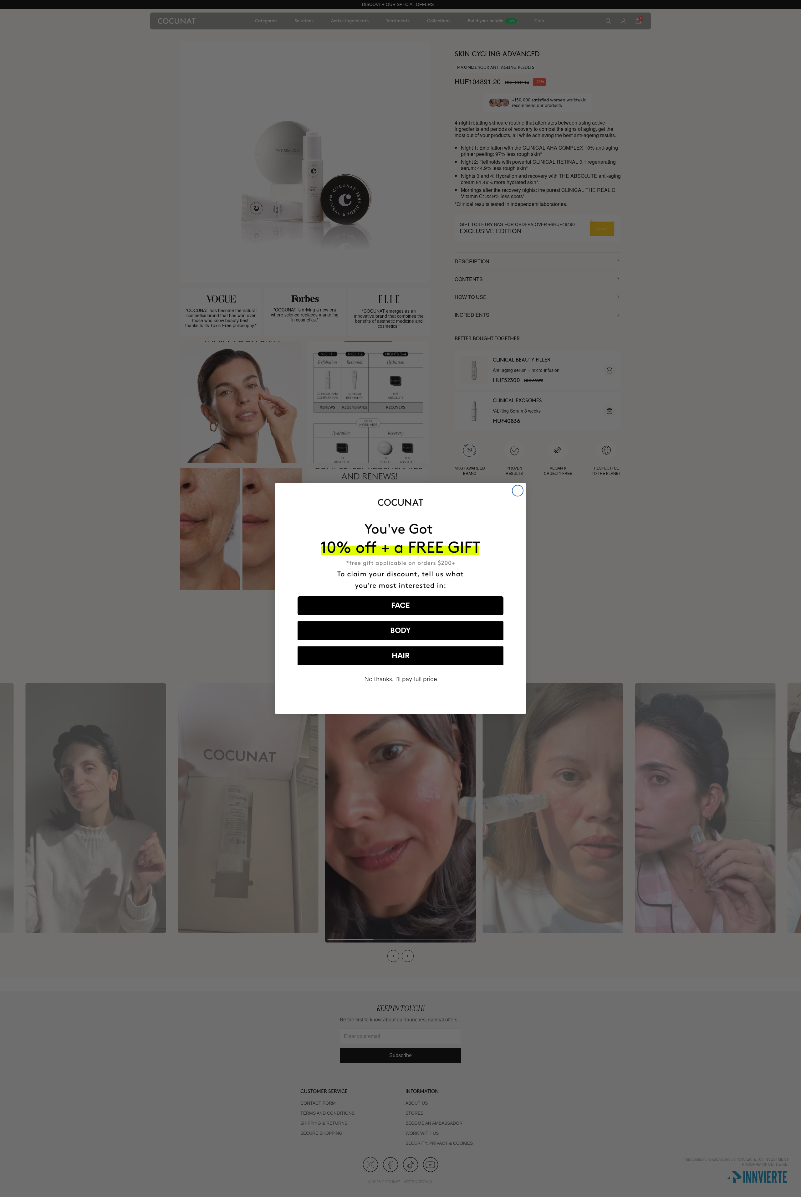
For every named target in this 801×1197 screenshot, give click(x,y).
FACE (400, 605)
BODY (400, 630)
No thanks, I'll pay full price (400, 679)
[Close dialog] (517, 490)
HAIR (401, 656)
